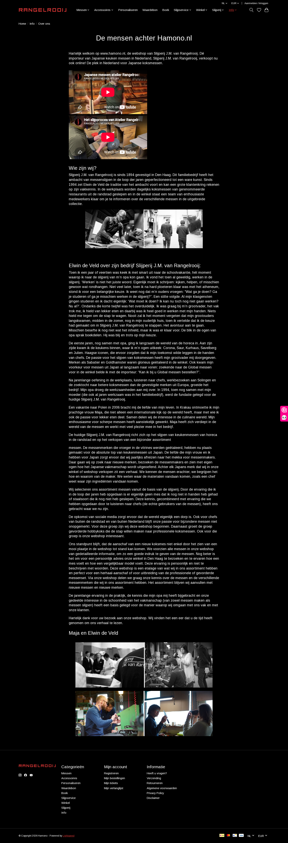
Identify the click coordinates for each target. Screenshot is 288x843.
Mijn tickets (111, 783)
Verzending (154, 778)
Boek (165, 10)
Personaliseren (128, 10)
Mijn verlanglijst (113, 788)
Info (32, 23)
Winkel (65, 802)
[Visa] (241, 836)
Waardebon (150, 10)
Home (22, 23)
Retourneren (155, 783)
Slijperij (65, 807)
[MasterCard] (228, 836)
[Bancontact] (234, 836)
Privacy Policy (155, 793)
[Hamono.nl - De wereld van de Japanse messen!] (43, 10)
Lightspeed (68, 835)
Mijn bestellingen (114, 778)
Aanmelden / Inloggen (256, 3)
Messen (66, 773)
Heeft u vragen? (157, 773)
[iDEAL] (221, 836)
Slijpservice (68, 798)
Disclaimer (153, 798)
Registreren (111, 773)
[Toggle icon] (251, 10)
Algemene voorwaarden (162, 788)
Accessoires (69, 778)
